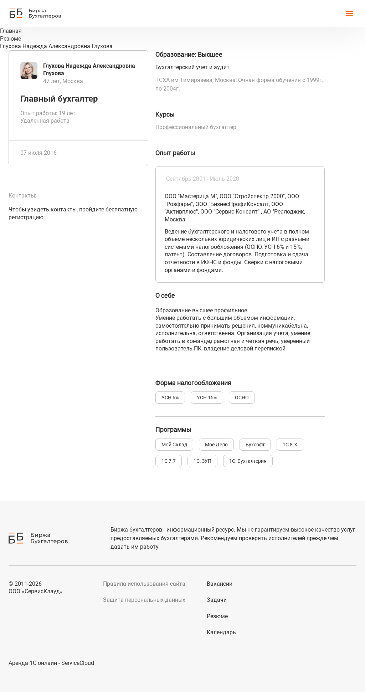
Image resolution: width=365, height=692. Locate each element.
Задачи (217, 599)
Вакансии (219, 583)
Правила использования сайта (144, 583)
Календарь (221, 632)
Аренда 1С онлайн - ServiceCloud (51, 663)
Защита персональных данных (144, 599)
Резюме (217, 616)
